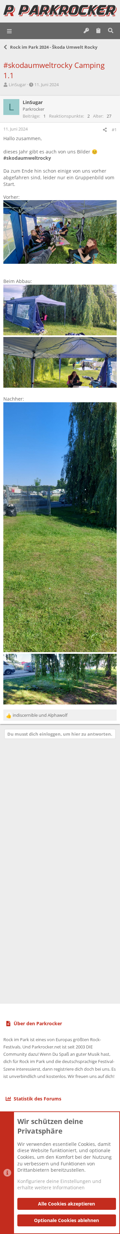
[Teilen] (104, 130)
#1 (114, 130)
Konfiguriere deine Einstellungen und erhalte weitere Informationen (59, 1184)
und (40, 715)
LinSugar (17, 84)
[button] (9, 31)
